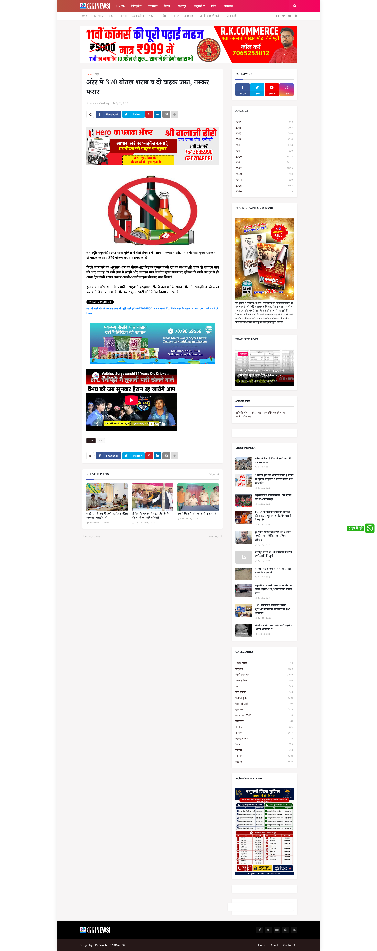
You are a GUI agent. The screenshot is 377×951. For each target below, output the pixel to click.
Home (83, 15)
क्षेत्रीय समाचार (264, 674)
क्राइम (112, 15)
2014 (264, 121)
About (274, 945)
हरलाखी (264, 761)
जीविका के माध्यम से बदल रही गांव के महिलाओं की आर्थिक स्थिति (150, 516)
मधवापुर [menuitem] (182, 5)
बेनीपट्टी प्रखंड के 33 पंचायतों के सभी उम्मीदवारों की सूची (273, 554)
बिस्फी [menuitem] (167, 5)
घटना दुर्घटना (138, 15)
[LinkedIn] (157, 114)
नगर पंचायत (98, 15)
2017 (264, 139)
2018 (264, 145)
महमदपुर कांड (264, 738)
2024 (264, 179)
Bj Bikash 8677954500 (110, 945)
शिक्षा (164, 15)
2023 (264, 174)
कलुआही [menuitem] (198, 5)
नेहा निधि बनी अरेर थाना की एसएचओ (196, 514)
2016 (264, 133)
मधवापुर (264, 732)
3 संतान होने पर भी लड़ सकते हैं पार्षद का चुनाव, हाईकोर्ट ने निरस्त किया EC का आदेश (274, 480)
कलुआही (264, 668)
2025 (264, 185)
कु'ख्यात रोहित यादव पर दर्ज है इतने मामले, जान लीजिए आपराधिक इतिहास (273, 536)
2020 (264, 156)
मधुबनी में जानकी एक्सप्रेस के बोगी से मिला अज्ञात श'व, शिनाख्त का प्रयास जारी (273, 590)
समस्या (123, 15)
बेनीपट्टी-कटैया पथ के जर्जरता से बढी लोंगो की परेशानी (273, 571)
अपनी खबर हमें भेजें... (210, 15)
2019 (264, 150)
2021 (264, 162)
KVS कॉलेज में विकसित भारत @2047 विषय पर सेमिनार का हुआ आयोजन (272, 610)
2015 (264, 127)
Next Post (215, 536)
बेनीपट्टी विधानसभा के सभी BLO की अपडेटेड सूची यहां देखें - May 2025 (261, 373)
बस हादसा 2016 (264, 715)
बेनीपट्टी (264, 726)
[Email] (166, 114)
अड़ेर (97, 75)
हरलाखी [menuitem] (152, 5)
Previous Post (92, 536)
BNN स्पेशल (264, 663)
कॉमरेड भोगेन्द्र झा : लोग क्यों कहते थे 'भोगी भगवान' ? (273, 628)
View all (214, 474)
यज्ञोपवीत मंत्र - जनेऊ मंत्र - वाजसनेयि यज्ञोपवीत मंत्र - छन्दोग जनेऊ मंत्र (261, 414)
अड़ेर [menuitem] (213, 5)
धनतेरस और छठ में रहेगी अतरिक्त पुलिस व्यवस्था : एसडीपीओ (107, 516)
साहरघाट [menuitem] (228, 5)
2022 (264, 168)
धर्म (264, 686)
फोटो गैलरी (231, 15)
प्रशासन (153, 15)
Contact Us (290, 945)
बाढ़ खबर (264, 721)
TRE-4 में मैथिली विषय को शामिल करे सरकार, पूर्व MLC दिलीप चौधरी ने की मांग (273, 516)
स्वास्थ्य (175, 15)
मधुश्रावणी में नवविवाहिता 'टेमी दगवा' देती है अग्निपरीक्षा (274, 498)
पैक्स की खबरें (264, 703)
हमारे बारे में (189, 15)
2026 (264, 191)
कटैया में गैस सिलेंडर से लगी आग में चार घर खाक (273, 461)
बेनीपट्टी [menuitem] (135, 5)
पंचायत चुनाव (264, 697)
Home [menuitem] (120, 5)
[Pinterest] (149, 114)
